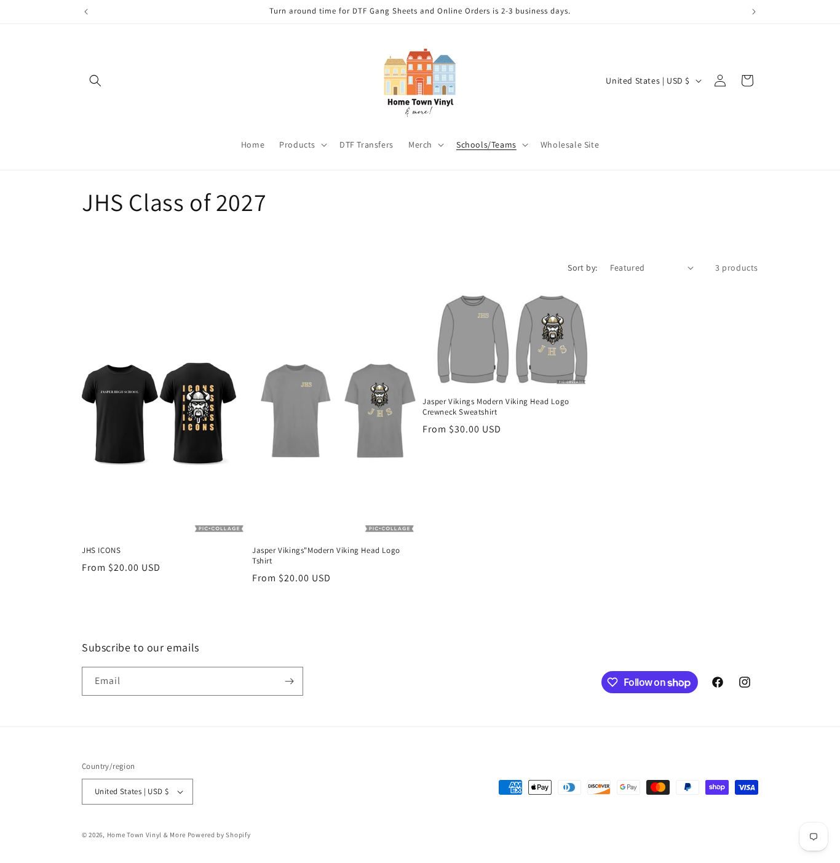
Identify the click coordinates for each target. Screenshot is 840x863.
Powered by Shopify (219, 834)
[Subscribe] (289, 681)
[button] (95, 80)
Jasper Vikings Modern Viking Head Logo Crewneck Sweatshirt (495, 407)
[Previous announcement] (86, 11)
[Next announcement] (753, 11)
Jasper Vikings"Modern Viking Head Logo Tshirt (326, 556)
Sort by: (582, 267)
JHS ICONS (101, 550)
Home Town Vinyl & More (146, 834)
